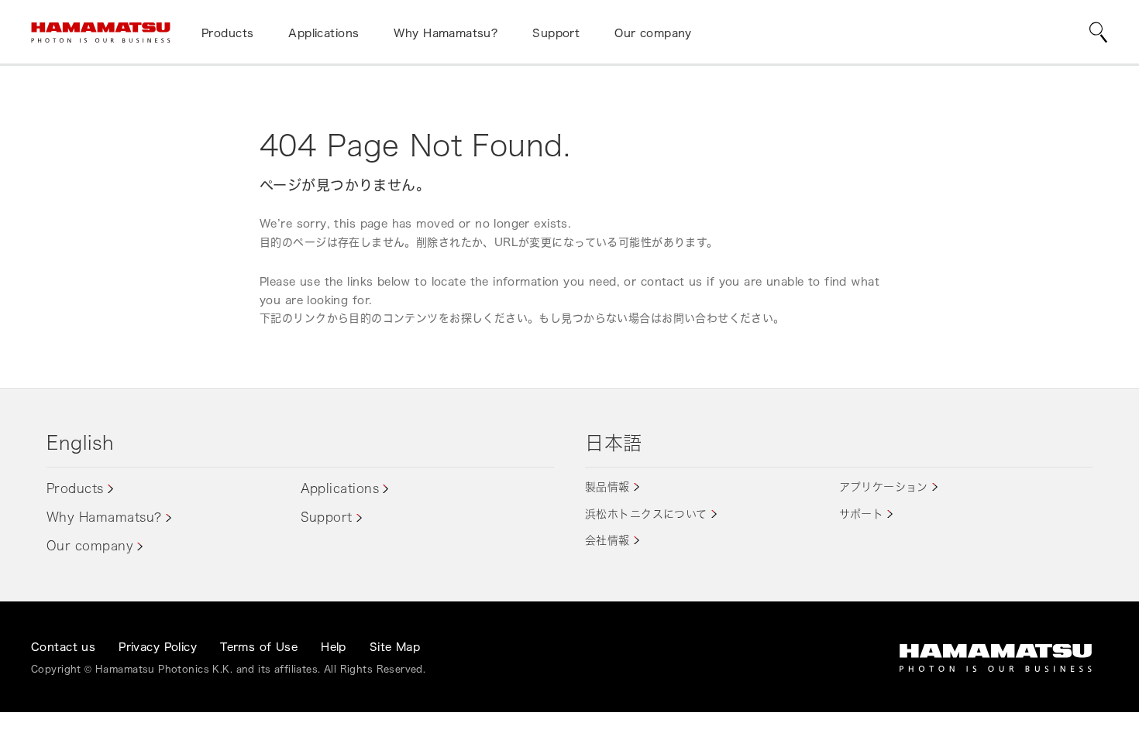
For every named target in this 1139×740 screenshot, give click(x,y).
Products (75, 488)
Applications (340, 488)
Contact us (63, 646)
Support (327, 517)
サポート (861, 513)
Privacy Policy (158, 646)
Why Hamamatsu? (104, 517)
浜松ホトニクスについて (646, 513)
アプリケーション (883, 486)
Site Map (395, 646)
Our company (89, 545)
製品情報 (607, 486)
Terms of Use (259, 646)
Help (333, 646)
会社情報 (607, 539)
